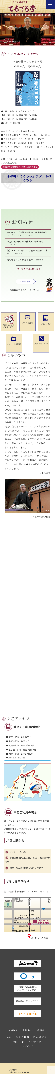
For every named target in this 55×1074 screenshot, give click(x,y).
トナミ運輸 (23, 1037)
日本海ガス (40, 1037)
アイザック (35, 1041)
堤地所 (41, 1030)
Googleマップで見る (40, 937)
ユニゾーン (27, 1046)
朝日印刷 (18, 1041)
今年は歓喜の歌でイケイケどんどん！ (25, 290)
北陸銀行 (27, 1030)
